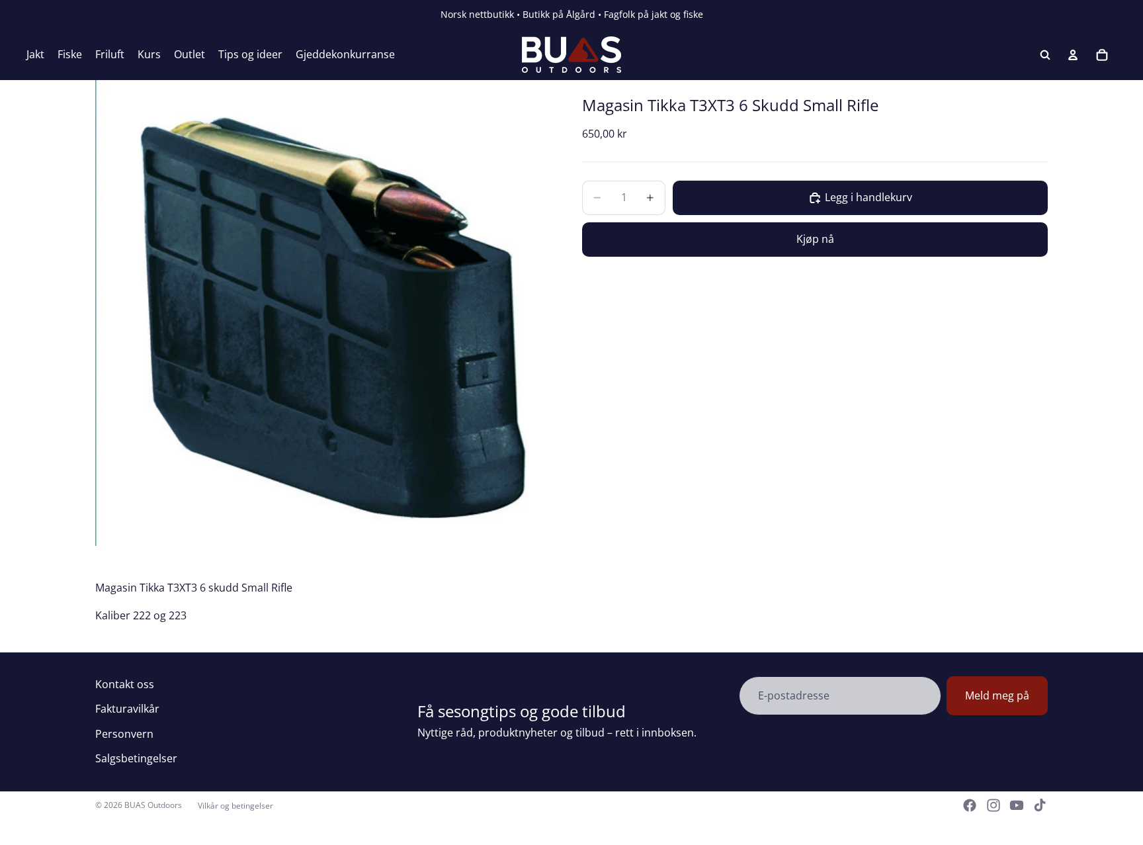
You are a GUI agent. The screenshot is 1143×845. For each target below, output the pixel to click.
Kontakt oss (124, 684)
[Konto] (1072, 54)
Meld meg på (997, 695)
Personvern (124, 734)
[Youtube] (1017, 805)
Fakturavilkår (127, 708)
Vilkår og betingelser (235, 805)
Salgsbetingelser (136, 758)
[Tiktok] (1040, 805)
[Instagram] (993, 805)
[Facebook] (970, 805)
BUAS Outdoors (153, 805)
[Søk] (1045, 54)
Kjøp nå (815, 239)
